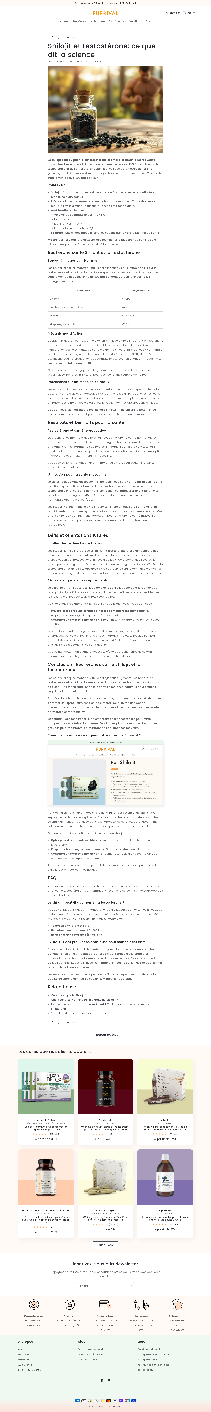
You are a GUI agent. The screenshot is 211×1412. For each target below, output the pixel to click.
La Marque (24, 1359)
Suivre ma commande (91, 1349)
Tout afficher (105, 1245)
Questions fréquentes (91, 1354)
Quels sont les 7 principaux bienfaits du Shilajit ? (84, 999)
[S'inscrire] (130, 1286)
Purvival (131, 735)
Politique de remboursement (154, 1354)
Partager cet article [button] (63, 37)
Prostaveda (105, 1120)
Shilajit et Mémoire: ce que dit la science (79, 1013)
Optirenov (165, 1210)
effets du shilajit (103, 812)
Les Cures (24, 1354)
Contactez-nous (88, 1359)
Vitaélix (165, 1120)
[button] (19, 12)
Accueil (22, 1349)
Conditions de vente (149, 1349)
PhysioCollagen (105, 1210)
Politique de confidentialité (153, 1364)
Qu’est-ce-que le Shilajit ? (69, 995)
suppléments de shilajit (104, 587)
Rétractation (145, 1369)
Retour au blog (107, 1035)
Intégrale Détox (46, 1120)
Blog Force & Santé (29, 1369)
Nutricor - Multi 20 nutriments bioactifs (45, 1210)
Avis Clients (25, 1364)
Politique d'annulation (150, 1359)
